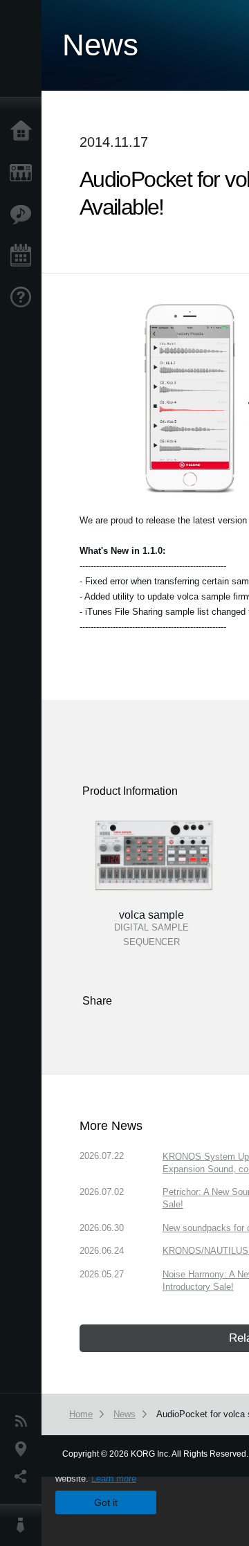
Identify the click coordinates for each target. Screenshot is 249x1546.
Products (24, 173)
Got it (106, 1502)
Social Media (24, 1477)
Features (24, 214)
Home (24, 131)
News (24, 1421)
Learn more (113, 1478)
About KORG (24, 1525)
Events (24, 256)
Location (24, 1449)
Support (24, 297)
